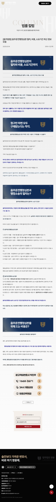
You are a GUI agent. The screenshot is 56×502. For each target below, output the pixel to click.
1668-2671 (45, 3)
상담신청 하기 (10, 467)
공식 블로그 (20, 473)
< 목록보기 (28, 402)
